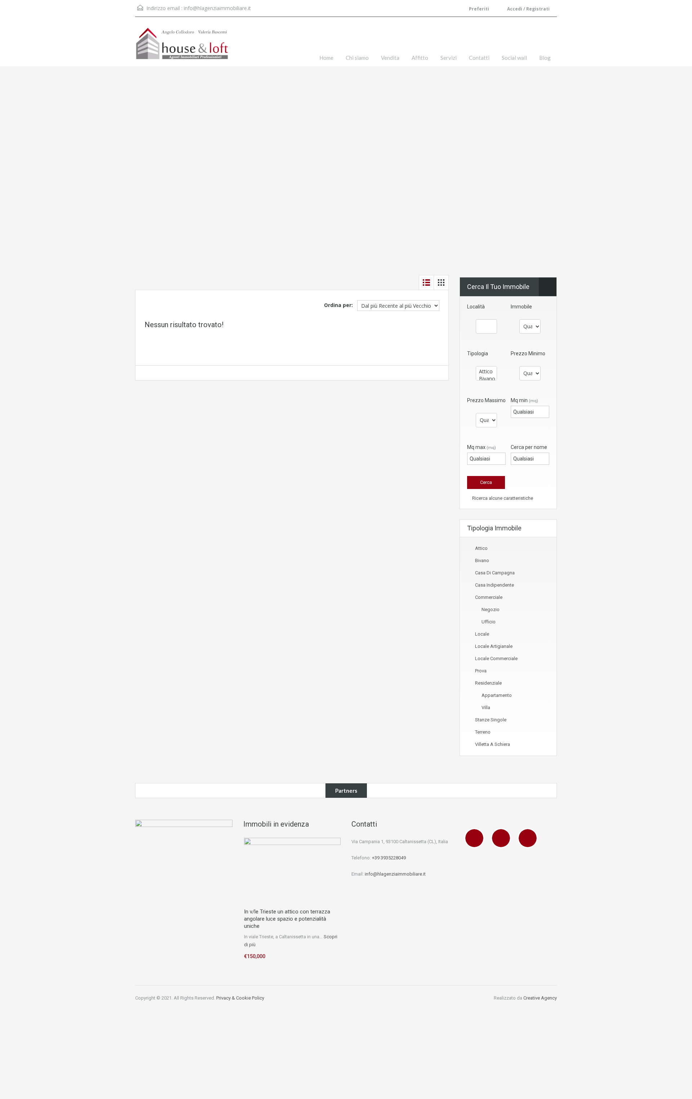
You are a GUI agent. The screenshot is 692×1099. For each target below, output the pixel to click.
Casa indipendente (494, 585)
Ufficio (489, 621)
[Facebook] (476, 838)
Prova (481, 670)
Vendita (390, 57)
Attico (481, 548)
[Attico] (486, 371)
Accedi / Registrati (528, 9)
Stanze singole (490, 719)
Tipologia (477, 353)
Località (476, 307)
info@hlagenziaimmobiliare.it (217, 8)
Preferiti (479, 9)
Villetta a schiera (492, 744)
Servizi (448, 57)
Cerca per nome (529, 447)
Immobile (521, 307)
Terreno (483, 732)
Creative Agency (540, 998)
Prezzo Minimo (528, 353)
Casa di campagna (495, 572)
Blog (545, 57)
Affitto (420, 57)
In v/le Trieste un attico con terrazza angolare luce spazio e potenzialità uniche (287, 918)
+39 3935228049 (389, 857)
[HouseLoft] (182, 47)
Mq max (481, 447)
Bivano (482, 560)
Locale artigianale (494, 646)
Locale (482, 634)
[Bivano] (486, 378)
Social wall (514, 57)
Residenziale (488, 683)
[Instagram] (503, 838)
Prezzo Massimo (486, 400)
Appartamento (497, 695)
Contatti (479, 57)
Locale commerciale (496, 658)
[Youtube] (529, 838)
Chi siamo (357, 57)
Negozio (491, 609)
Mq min (524, 400)
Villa (486, 707)
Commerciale (488, 597)
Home (326, 57)
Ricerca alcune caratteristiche (502, 498)
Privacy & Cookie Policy (240, 998)
